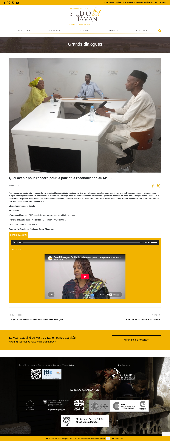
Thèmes (112, 31)
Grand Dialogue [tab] (18, 235)
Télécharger (16, 250)
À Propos (141, 31)
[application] (85, 242)
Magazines (84, 31)
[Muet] (149, 242)
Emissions (54, 31)
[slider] (154, 242)
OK (108, 438)
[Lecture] (14, 242)
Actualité (23, 31)
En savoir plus (117, 438)
